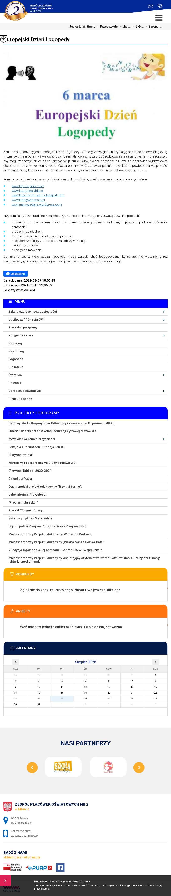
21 (132, 692)
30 (15, 704)
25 (62, 698)
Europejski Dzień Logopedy (36, 39)
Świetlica (15, 375)
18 (62, 692)
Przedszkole (107, 26)
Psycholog (16, 351)
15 (155, 686)
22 (155, 692)
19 (85, 692)
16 (15, 692)
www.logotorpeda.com (28, 186)
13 (108, 686)
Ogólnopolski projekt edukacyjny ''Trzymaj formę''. (45, 486)
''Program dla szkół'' (23, 502)
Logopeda (16, 359)
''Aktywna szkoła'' (21, 455)
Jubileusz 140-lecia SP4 (27, 319)
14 (132, 686)
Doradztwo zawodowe (25, 391)
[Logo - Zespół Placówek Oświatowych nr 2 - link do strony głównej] (31, 8)
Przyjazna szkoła (21, 335)
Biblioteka (16, 367)
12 (85, 686)
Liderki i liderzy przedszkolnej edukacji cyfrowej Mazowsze (52, 431)
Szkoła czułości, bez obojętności (33, 311)
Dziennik (15, 383)
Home (91, 26)
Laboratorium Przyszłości (27, 494)
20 (108, 692)
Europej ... (154, 26)
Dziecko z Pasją (20, 479)
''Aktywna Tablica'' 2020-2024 (30, 471)
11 (62, 686)
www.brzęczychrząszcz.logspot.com (38, 195)
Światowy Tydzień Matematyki (30, 518)
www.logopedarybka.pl (28, 191)
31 (38, 704)
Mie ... (125, 26)
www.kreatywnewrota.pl (28, 200)
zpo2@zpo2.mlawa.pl (152, 6)
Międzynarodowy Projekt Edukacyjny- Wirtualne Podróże (50, 534)
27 (108, 698)
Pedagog (15, 343)
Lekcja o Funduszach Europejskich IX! (36, 447)
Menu (20, 301)
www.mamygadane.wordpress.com (37, 204)
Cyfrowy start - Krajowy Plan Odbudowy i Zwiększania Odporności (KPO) (62, 423)
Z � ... (138, 26)
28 (132, 698)
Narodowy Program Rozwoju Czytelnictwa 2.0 (42, 463)
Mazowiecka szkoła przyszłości (32, 439)
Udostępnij (18, 273)
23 (15, 698)
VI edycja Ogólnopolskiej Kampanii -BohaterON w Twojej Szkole (55, 550)
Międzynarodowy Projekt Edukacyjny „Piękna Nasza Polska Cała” (56, 542)
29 (155, 698)
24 (38, 698)
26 (85, 698)
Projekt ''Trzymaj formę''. (26, 510)
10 (38, 686)
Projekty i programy (23, 327)
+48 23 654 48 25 (159, 6)
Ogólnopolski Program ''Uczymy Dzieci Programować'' (48, 526)
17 (38, 692)
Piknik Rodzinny (20, 399)
